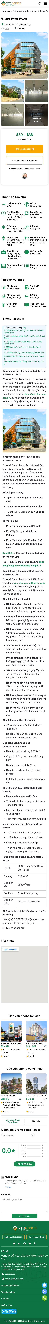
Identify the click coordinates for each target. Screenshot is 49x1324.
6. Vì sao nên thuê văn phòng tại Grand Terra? (24, 356)
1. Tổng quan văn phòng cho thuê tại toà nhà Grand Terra (23, 331)
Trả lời (8, 1187)
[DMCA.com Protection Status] (8, 1313)
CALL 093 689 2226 (24, 149)
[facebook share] (20, 28)
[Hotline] (44, 1298)
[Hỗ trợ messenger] (44, 1285)
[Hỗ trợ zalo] (44, 1292)
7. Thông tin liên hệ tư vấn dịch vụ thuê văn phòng (24, 361)
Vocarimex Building (11, 1043)
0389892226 (10, 1274)
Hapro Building (34, 1043)
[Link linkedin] (35, 1243)
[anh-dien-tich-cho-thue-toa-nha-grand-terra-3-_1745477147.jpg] (36, 91)
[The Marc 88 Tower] (36, 1083)
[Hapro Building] (36, 1031)
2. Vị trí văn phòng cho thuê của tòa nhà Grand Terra (24, 337)
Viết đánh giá (25, 1164)
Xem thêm (8, 552)
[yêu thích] (40, 3)
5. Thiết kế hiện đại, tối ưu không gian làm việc (24, 352)
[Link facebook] (14, 1243)
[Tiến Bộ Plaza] (11, 1083)
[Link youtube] (19, 1243)
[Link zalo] (24, 1243)
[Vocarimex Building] (11, 1031)
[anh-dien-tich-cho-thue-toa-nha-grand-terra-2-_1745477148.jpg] (12, 115)
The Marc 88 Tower (36, 1096)
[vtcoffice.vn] (13, 3)
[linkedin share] (24, 28)
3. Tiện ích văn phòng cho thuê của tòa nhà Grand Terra (23, 342)
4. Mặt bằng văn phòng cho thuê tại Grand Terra (22, 348)
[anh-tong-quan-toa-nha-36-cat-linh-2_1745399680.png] (12, 91)
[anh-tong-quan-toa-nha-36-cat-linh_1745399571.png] (24, 55)
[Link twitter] (30, 1243)
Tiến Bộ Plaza (8, 1096)
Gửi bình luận (24, 1216)
